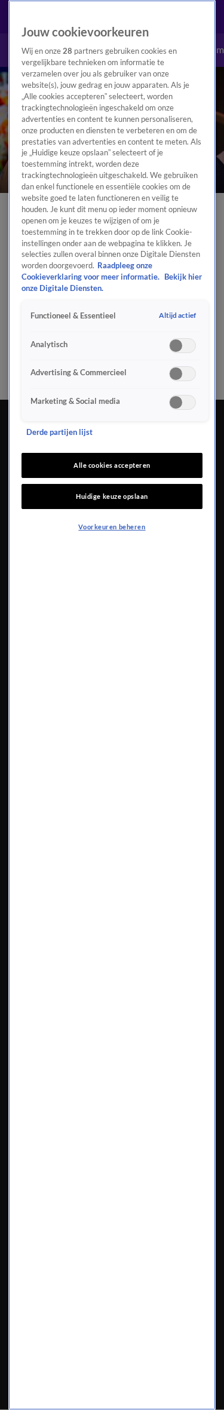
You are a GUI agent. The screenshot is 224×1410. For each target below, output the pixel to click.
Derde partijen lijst (59, 432)
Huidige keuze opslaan (112, 496)
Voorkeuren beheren (111, 527)
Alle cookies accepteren (112, 465)
